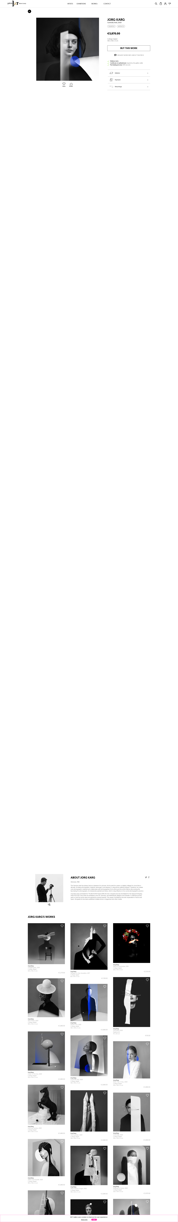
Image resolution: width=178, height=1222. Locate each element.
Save (63, 86)
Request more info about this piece (130, 55)
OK (94, 1220)
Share (71, 86)
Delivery (117, 73)
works (94, 4)
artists (70, 4)
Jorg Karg (116, 20)
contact (107, 4)
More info (84, 1220)
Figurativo (111, 26)
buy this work (128, 48)
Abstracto (121, 26)
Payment (118, 80)
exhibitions (81, 4)
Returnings (118, 87)
